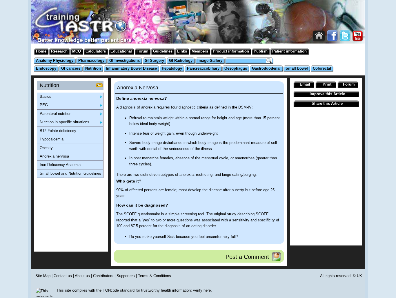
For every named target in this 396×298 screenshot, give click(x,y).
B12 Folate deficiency (58, 131)
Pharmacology (91, 60)
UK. (360, 276)
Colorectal (322, 68)
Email (305, 84)
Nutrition (93, 68)
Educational (121, 51)
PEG (44, 105)
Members (200, 51)
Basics (45, 96)
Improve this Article (327, 94)
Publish (261, 51)
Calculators (96, 51)
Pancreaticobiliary (203, 68)
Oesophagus (235, 68)
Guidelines (162, 51)
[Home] (80, 34)
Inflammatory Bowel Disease (131, 68)
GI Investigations (124, 60)
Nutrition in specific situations (64, 122)
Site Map (42, 276)
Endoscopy (46, 68)
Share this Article (327, 103)
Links (182, 51)
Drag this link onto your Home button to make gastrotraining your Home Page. (319, 36)
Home (41, 51)
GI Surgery (154, 60)
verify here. (202, 290)
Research (59, 51)
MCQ (76, 51)
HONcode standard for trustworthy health (137, 290)
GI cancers (70, 68)
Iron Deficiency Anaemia (60, 164)
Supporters (126, 276)
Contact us (63, 276)
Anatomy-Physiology (54, 60)
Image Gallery (209, 60)
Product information (231, 51)
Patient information (289, 51)
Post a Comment (247, 256)
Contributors (103, 276)
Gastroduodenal (266, 68)
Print (327, 84)
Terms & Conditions (154, 276)
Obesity (46, 148)
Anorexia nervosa (54, 156)
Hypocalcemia (51, 139)
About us (82, 276)
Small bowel (297, 68)
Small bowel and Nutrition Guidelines (70, 173)
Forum (142, 51)
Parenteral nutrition (55, 113)
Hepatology (172, 68)
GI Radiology (180, 60)
